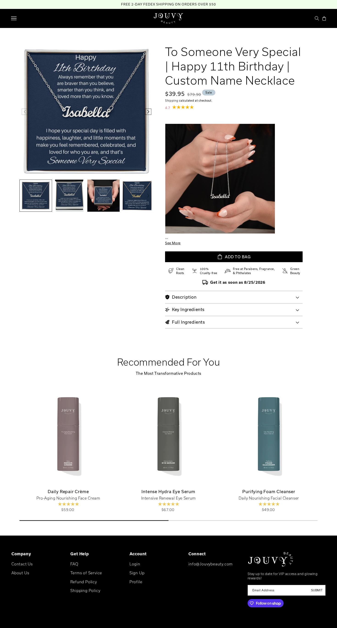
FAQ (74, 564)
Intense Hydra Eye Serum (168, 491)
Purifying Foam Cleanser (268, 491)
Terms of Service (86, 573)
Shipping (171, 100)
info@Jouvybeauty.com (210, 564)
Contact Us (22, 564)
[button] (14, 18)
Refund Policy (83, 582)
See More (173, 243)
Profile (136, 582)
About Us (20, 573)
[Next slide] (328, 437)
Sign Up (137, 573)
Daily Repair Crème (68, 491)
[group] (35, 196)
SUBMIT (317, 590)
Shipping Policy (85, 591)
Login (135, 564)
